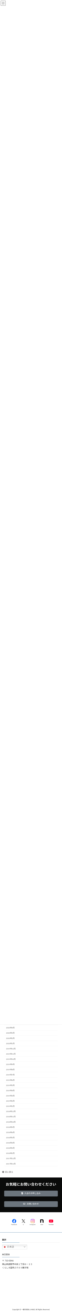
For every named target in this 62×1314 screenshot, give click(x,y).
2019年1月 (10, 1106)
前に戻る (9, 1172)
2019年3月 (10, 1096)
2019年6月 (10, 1080)
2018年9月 (10, 1127)
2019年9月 (10, 1064)
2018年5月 (10, 1138)
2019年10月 (11, 1059)
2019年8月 (10, 1070)
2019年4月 (10, 1090)
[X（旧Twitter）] (23, 1221)
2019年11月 (11, 1054)
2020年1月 (10, 1043)
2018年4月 (10, 1143)
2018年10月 (11, 1122)
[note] (41, 1221)
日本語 (10, 1246)
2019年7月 (10, 1075)
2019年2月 (10, 1101)
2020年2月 (10, 1038)
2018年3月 (10, 1148)
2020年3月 (10, 1033)
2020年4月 (10, 1028)
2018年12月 (11, 1111)
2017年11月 (11, 1164)
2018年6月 (10, 1132)
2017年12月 (11, 1159)
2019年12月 (11, 1049)
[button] (31, 1193)
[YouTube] (51, 1221)
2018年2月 (10, 1153)
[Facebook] (14, 1221)
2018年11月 (11, 1117)
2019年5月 (10, 1085)
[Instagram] (32, 1221)
